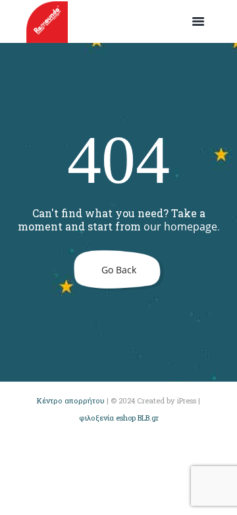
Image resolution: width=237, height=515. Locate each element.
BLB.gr (148, 418)
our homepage (180, 226)
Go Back (118, 269)
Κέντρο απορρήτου (71, 400)
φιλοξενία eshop (107, 418)
